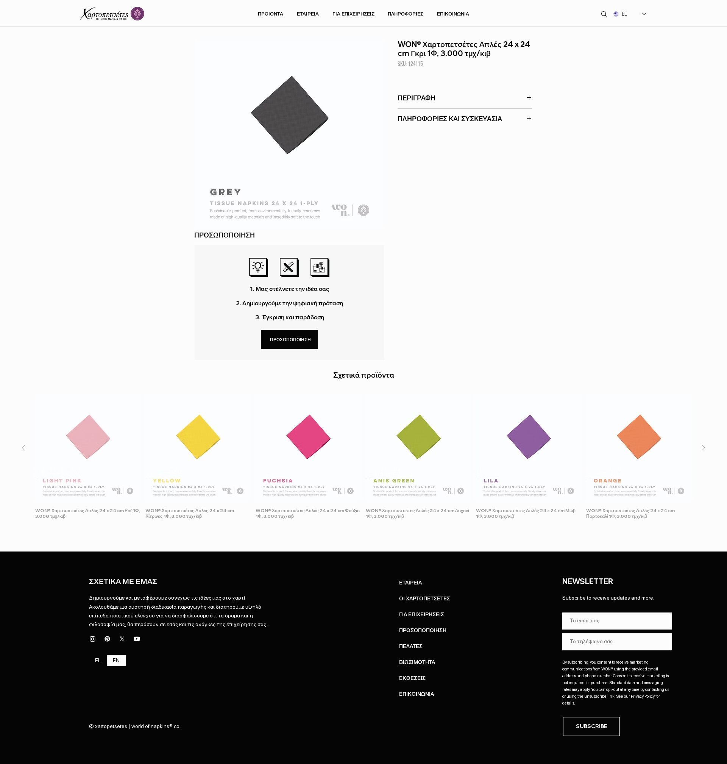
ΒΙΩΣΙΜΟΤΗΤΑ (417, 662)
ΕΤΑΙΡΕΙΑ (410, 582)
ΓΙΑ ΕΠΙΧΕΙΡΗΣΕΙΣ (421, 614)
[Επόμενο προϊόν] (703, 447)
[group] (363, 457)
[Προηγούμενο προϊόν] (23, 447)
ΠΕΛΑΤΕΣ (411, 646)
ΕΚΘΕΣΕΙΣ (412, 678)
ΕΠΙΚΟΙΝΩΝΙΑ (416, 694)
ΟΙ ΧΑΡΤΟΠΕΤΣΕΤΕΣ (424, 598)
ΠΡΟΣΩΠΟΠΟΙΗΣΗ (422, 630)
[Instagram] (92, 638)
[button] (271, 14)
